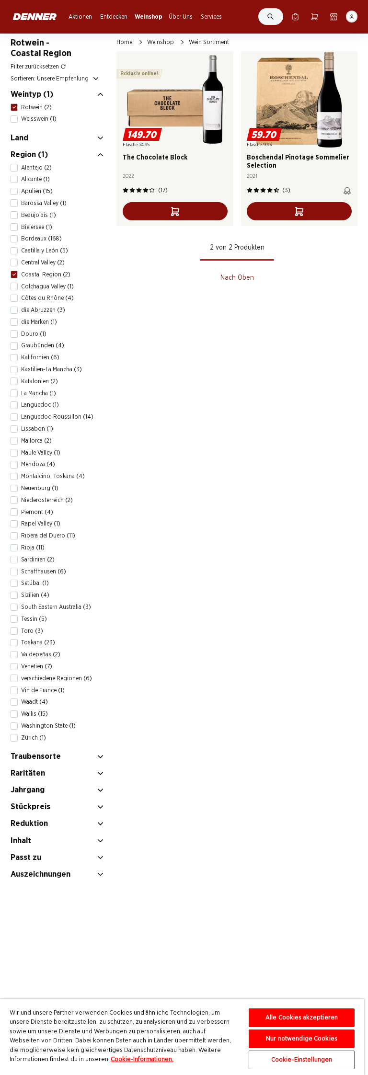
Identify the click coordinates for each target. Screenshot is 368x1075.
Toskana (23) (38, 642)
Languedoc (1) (40, 405)
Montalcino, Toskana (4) (53, 476)
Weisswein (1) (39, 119)
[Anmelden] (352, 17)
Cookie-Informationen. (142, 1059)
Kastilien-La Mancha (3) (51, 369)
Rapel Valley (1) (40, 523)
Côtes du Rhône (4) (47, 298)
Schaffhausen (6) (43, 571)
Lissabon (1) (37, 429)
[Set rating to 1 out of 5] (125, 190)
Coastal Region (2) (45, 274)
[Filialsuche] (333, 16)
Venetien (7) (36, 666)
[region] (182, 1037)
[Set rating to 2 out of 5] (132, 190)
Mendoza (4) (38, 464)
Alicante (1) (35, 179)
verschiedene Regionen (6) (56, 678)
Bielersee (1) (36, 227)
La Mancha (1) (38, 393)
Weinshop (148, 17)
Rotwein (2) (36, 107)
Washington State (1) (48, 726)
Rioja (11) (33, 547)
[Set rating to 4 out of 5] (146, 190)
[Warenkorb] (314, 16)
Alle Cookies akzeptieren (301, 1018)
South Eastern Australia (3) (56, 607)
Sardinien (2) (38, 559)
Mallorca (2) (36, 441)
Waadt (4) (34, 702)
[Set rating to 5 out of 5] (152, 190)
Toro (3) (32, 631)
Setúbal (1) (35, 583)
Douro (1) (33, 334)
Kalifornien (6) (40, 357)
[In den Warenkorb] (175, 211)
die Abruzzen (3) (43, 310)
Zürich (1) (33, 738)
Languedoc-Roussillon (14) (57, 417)
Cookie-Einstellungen (302, 1060)
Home (124, 42)
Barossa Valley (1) (44, 203)
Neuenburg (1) (39, 488)
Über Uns (181, 17)
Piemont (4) (37, 512)
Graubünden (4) (42, 345)
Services (211, 17)
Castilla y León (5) (44, 250)
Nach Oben (237, 277)
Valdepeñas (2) (40, 654)
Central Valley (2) (43, 262)
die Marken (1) (39, 322)
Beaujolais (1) (38, 215)
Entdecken (113, 17)
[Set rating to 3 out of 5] (139, 190)
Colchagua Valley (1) (47, 286)
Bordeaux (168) (41, 238)
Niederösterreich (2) (47, 500)
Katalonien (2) (39, 381)
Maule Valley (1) (40, 453)
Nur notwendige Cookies (301, 1039)
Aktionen (80, 17)
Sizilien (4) (35, 595)
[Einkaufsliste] (295, 16)
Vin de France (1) (43, 690)
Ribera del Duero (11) (48, 535)
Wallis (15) (34, 714)
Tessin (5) (34, 619)
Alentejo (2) (36, 168)
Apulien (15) (37, 191)
